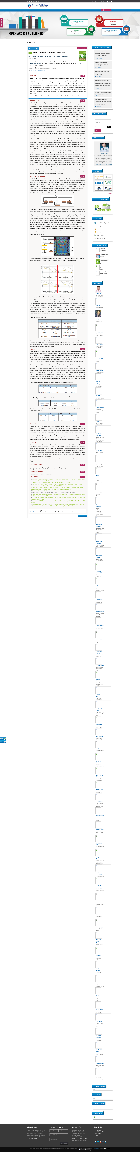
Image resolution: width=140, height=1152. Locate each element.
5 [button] (98, 193)
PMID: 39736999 (98, 58)
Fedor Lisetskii (99, 914)
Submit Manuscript (99, 1131)
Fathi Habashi (99, 927)
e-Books (74, 10)
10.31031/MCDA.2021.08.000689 (37, 70)
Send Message (64, 1143)
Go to (83, 75)
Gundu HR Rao (99, 789)
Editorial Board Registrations (103, 223)
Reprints (67, 10)
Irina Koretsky (99, 748)
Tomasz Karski (99, 332)
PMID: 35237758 (98, 88)
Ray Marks (98, 421)
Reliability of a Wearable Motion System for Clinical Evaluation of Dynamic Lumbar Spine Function (101, 64)
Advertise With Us (100, 238)
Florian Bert (99, 901)
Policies (87, 10)
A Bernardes (99, 1075)
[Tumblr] (105, 1)
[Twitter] (103, 1)
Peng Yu (98, 463)
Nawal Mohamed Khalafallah (99, 477)
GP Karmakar (99, 801)
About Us (42, 10)
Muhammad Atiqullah (103, 153)
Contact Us (95, 10)
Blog (95, 1)
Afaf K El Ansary (100, 1063)
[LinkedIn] (107, 1)
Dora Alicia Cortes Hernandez (98, 941)
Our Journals (98, 1130)
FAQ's (92, 1)
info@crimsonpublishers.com (80, 1138)
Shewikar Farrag (100, 407)
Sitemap (98, 1)
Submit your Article (101, 226)
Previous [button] (92, 153)
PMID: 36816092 (98, 67)
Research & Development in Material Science (103, 163)
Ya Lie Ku (98, 305)
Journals (60, 10)
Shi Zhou (98, 395)
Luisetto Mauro (100, 639)
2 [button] (97, 191)
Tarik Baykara (99, 358)
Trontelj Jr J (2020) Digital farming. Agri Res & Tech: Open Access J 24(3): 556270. (51, 482)
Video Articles (98, 1133)
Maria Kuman (99, 599)
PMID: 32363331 (98, 106)
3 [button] (99, 191)
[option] (103, 153)
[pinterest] (101, 1)
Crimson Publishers (96, 1148)
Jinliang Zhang (99, 736)
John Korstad (99, 724)
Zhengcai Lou (99, 293)
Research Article (33, 48)
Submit (97, 130)
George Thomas (100, 829)
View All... (110, 193)
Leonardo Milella (100, 665)
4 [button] (101, 191)
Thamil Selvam (99, 344)
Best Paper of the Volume (102, 229)
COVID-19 (107, 10)
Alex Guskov (99, 1021)
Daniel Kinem (99, 955)
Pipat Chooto (99, 450)
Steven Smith (99, 370)
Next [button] (113, 153)
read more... (35, 1138)
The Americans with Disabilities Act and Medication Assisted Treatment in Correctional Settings (103, 73)
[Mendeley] (111, 1)
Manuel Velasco (100, 611)
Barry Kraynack (99, 983)
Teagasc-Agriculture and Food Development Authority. (45, 490)
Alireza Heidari (99, 1009)
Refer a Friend (99, 235)
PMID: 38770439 (98, 76)
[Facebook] (109, 1)
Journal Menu (82, 48)
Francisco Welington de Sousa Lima (99, 887)
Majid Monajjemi (100, 625)
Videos (80, 10)
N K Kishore (99, 491)
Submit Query (83, 515)
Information (51, 10)
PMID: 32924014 (98, 95)
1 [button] (94, 191)
